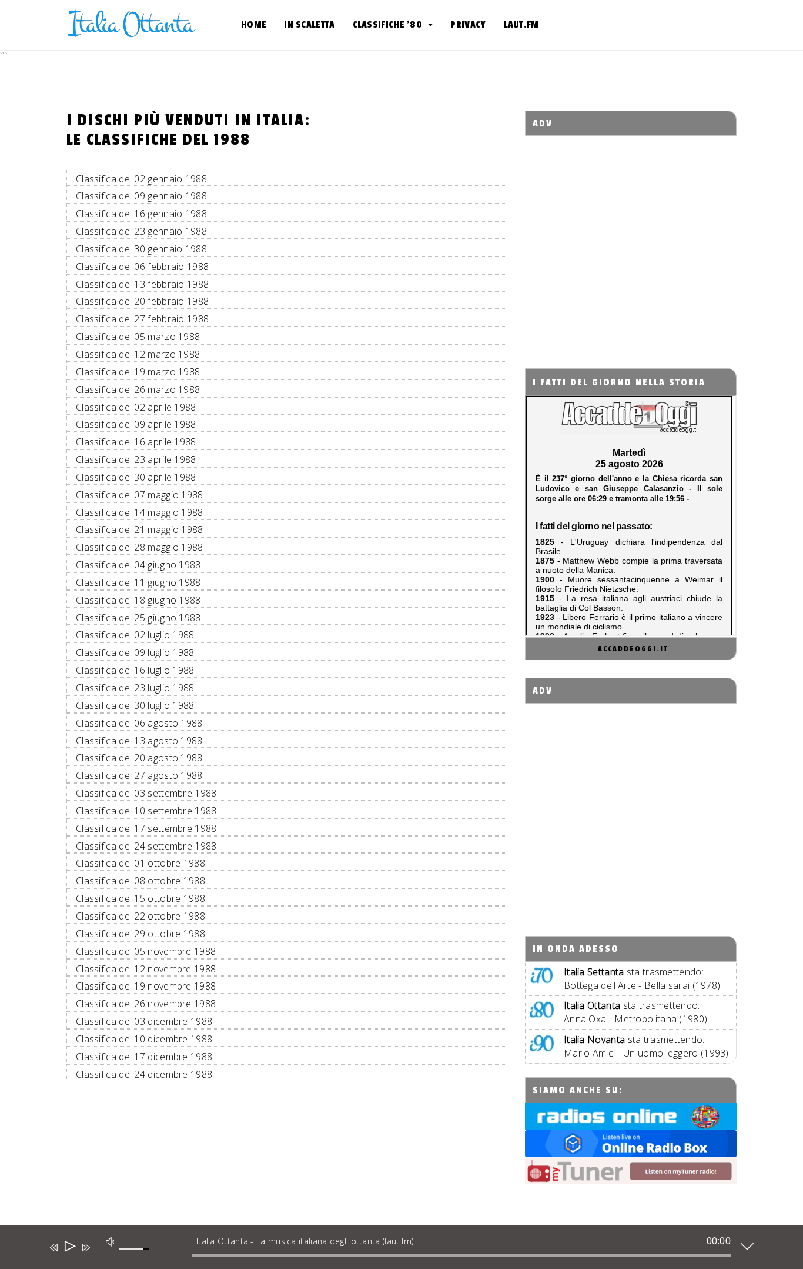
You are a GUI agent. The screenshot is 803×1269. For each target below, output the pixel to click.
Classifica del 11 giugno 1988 (138, 582)
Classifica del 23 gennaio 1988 (141, 231)
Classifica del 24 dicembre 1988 (144, 1074)
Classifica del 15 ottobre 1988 (140, 898)
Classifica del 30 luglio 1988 (135, 705)
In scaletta (309, 25)
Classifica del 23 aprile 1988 (136, 459)
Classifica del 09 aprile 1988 (136, 424)
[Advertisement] (631, 241)
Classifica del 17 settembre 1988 (146, 828)
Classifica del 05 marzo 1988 (138, 336)
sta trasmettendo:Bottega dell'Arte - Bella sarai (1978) (642, 978)
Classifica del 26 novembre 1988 (146, 1003)
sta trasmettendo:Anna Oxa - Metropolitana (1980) (635, 1012)
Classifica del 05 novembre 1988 (146, 951)
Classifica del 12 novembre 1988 (146, 968)
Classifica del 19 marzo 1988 (138, 371)
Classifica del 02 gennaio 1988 (141, 178)
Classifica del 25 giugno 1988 (138, 617)
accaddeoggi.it (633, 649)
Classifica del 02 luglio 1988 (135, 634)
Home (253, 25)
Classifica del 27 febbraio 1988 (142, 318)
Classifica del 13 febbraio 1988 (142, 284)
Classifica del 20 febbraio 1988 (142, 301)
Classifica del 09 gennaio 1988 (141, 195)
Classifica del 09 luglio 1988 (135, 652)
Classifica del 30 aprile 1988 (136, 477)
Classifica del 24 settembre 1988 (146, 846)
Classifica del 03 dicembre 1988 (144, 1021)
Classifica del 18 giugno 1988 (138, 600)
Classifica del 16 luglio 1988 (135, 670)
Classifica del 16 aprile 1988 (136, 441)
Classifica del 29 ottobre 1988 (140, 933)
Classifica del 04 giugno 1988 (138, 564)
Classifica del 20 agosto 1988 (139, 757)
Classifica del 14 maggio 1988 (139, 512)
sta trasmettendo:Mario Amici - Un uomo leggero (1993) (646, 1046)
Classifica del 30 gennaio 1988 (141, 248)
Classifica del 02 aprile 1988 (136, 407)
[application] (393, 1249)
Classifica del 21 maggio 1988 (139, 529)
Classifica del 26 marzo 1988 (138, 389)
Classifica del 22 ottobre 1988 (140, 916)
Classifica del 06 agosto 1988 (139, 723)
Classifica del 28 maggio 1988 (139, 547)
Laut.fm (521, 25)
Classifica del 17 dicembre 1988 (144, 1056)
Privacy (468, 25)
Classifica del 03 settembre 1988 (146, 793)
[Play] (69, 1247)
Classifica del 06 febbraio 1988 (142, 266)
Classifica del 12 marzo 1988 (138, 354)
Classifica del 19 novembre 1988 (146, 986)
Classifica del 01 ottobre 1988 (140, 863)
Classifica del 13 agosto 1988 (139, 740)
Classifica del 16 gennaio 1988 (141, 213)
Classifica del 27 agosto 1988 (139, 775)
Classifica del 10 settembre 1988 (146, 810)
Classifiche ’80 (388, 25)
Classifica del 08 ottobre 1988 (140, 880)
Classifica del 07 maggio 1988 (139, 494)
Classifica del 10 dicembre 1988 (144, 1038)
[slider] (135, 1255)
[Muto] (109, 1242)
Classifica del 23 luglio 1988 (135, 687)
